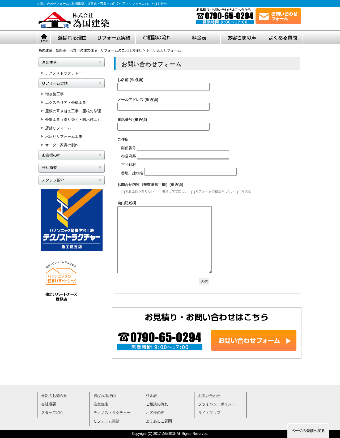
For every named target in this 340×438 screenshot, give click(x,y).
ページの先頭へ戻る (308, 430)
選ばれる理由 (105, 395)
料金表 (151, 395)
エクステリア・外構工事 (65, 102)
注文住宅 (101, 404)
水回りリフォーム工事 (63, 136)
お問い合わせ (209, 395)
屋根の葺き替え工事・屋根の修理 (73, 111)
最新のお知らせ (54, 395)
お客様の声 (155, 412)
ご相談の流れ (157, 404)
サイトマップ (209, 412)
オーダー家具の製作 (62, 145)
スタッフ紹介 (52, 412)
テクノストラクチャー (63, 73)
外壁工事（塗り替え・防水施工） (73, 119)
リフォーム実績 (107, 421)
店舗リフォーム (58, 128)
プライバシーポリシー (216, 404)
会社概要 (48, 404)
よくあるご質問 (159, 421)
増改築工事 (54, 94)
